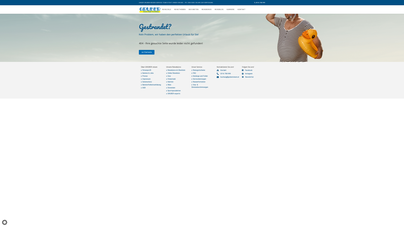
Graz (169, 76)
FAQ (194, 73)
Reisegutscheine (199, 70)
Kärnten (170, 82)
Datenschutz (147, 82)
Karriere (231, 9)
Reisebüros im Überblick (176, 70)
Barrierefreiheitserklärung (151, 85)
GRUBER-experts (174, 94)
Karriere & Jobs (148, 73)
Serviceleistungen (199, 79)
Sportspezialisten (174, 91)
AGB (144, 88)
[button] (146, 52)
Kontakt (241, 9)
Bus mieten (194, 9)
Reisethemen (180, 9)
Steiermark (172, 79)
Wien (169, 85)
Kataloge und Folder (200, 76)
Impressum (146, 79)
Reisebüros (207, 9)
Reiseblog (219, 9)
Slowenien (171, 88)
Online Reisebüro (174, 73)
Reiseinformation (199, 82)
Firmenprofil (146, 70)
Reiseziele (166, 9)
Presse (145, 76)
